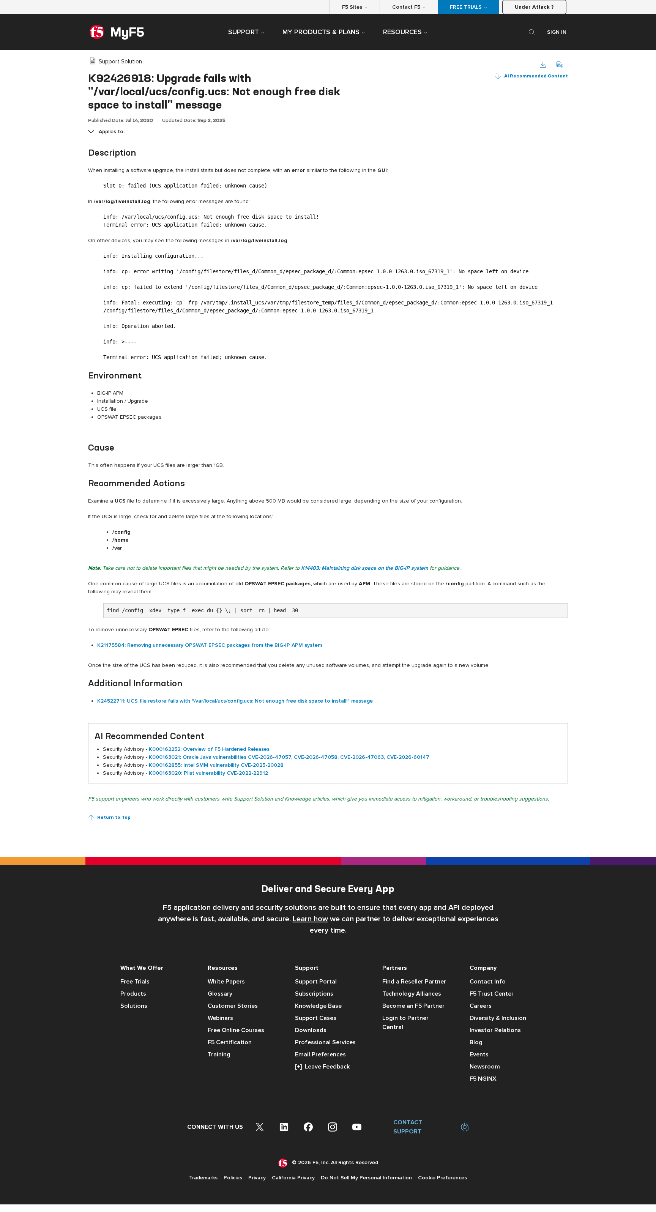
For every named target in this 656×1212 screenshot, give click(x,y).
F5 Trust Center (492, 994)
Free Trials (135, 981)
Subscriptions (314, 994)
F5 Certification (230, 1042)
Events (479, 1054)
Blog (476, 1042)
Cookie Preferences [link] (442, 1177)
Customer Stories (233, 1006)
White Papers (226, 981)
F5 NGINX (483, 1079)
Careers (481, 1006)
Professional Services (325, 1042)
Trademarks (203, 1177)
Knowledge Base (318, 1006)
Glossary (220, 994)
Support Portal (316, 981)
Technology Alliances (411, 994)
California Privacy (293, 1177)
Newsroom (485, 1066)
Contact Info (488, 981)
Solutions (133, 1006)
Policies (233, 1177)
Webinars (220, 1018)
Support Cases (315, 1018)
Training (219, 1054)
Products (133, 994)
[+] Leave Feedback (322, 1066)
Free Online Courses (236, 1030)
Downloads (310, 1030)
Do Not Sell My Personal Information (366, 1177)
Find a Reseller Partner (414, 981)
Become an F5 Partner (413, 1006)
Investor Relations (495, 1030)
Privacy (257, 1177)
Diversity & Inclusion (498, 1018)
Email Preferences (320, 1054)
